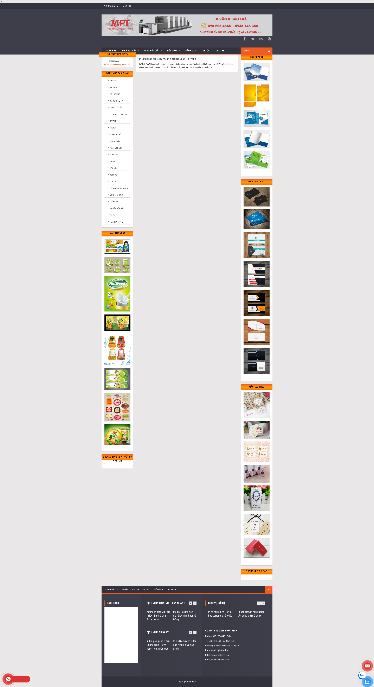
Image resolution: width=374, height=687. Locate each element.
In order (111, 161)
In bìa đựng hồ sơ (115, 101)
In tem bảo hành (115, 148)
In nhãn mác (113, 155)
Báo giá (189, 50)
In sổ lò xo (112, 175)
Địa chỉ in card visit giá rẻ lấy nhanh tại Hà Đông (184, 615)
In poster (112, 128)
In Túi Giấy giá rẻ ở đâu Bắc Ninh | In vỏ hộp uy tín (184, 645)
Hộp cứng (172, 50)
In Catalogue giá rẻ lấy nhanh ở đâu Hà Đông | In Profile (167, 58)
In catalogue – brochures (119, 114)
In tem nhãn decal (115, 222)
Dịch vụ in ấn (129, 50)
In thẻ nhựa (113, 202)
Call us (220, 50)
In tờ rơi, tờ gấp (115, 108)
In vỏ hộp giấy (114, 141)
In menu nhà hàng (115, 195)
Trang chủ (110, 50)
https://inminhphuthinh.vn (217, 650)
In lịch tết (112, 181)
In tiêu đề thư (114, 94)
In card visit (113, 81)
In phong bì (112, 87)
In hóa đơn (112, 168)
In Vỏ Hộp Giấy (152, 50)
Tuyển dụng (158, 589)
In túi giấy (112, 215)
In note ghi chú (114, 134)
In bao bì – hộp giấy (116, 208)
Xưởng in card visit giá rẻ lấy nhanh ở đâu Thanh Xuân (158, 615)
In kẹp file (112, 121)
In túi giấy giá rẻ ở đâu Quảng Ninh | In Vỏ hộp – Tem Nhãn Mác (158, 645)
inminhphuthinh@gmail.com (118, 64)
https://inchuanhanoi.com (217, 660)
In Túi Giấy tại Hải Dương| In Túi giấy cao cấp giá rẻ (143, 6)
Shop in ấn (171, 589)
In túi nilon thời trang (118, 188)
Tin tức (205, 50)
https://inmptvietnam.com (217, 655)
